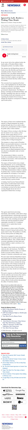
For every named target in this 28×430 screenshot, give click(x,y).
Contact (7, 414)
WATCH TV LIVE (8, 1)
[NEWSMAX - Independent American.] (14, 5)
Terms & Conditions (19, 417)
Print (3, 49)
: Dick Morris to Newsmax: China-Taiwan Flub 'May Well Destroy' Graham (14, 322)
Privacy (3, 347)
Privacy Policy (10, 417)
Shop (17, 414)
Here (19, 303)
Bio (6, 42)
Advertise (12, 414)
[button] (24, 5)
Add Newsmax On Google (8, 46)
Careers (4, 417)
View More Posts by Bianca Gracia (12, 316)
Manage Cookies (14, 419)
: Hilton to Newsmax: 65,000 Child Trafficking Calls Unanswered (12, 325)
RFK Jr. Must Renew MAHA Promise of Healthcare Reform (14, 310)
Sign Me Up (23, 345)
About (3, 414)
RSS (20, 414)
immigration (13, 12)
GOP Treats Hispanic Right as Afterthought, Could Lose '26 (15, 313)
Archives (24, 414)
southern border (7, 12)
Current (2, 42)
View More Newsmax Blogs (10, 328)
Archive (9, 42)
